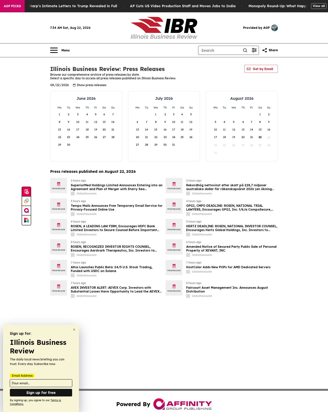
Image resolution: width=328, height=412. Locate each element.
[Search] (245, 50)
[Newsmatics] (26, 220)
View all (319, 6)
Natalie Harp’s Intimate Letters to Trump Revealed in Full (66, 6)
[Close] (74, 329)
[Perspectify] (26, 201)
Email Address (22, 375)
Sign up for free (41, 392)
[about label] (73, 193)
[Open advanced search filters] (254, 50)
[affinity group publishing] (26, 210)
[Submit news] (26, 192)
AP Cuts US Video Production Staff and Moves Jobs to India (183, 6)
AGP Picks (12, 6)
